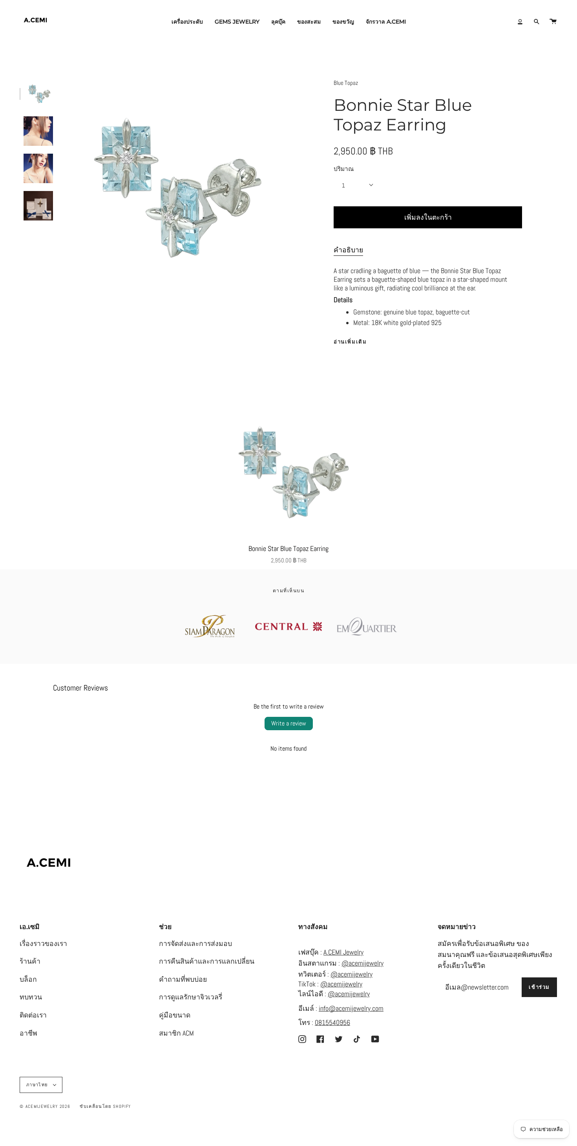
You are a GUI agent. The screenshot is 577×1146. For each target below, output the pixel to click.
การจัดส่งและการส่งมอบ (195, 943)
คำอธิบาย (348, 250)
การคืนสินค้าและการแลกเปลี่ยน (206, 961)
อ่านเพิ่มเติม (350, 341)
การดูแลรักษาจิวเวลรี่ (190, 997)
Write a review (288, 723)
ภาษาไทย (37, 1084)
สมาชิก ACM (176, 1033)
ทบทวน (31, 997)
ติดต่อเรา (33, 1015)
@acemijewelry (362, 963)
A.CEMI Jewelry (343, 952)
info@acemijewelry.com (351, 1008)
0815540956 (332, 1022)
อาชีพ (28, 1033)
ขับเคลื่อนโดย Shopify (105, 1106)
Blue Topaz (346, 83)
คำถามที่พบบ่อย (183, 979)
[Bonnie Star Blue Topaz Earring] (288, 472)
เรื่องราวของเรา (43, 943)
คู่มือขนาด (174, 1015)
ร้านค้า (30, 961)
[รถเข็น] (553, 21)
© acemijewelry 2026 (45, 1106)
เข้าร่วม (539, 987)
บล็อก (28, 979)
